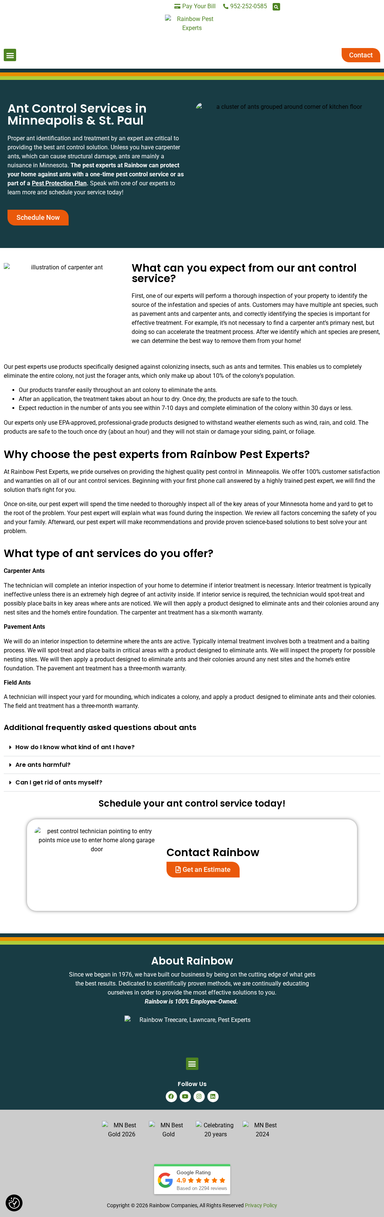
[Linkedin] (213, 1096)
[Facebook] (171, 1096)
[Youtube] (185, 1096)
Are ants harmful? (42, 764)
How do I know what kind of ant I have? (75, 747)
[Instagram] (199, 1096)
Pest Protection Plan (59, 183)
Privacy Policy (261, 1205)
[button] (276, 7)
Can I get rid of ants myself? (58, 782)
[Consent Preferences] (14, 1203)
